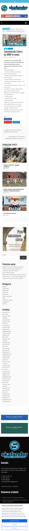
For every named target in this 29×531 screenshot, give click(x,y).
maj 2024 (4, 363)
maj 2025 (4, 340)
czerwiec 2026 (6, 316)
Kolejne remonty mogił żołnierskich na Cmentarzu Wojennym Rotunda (14, 190)
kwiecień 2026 (6, 320)
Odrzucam (14, 528)
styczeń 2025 (6, 348)
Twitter (16, 119)
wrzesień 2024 (6, 356)
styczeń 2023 (6, 394)
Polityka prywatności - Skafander (9, 486)
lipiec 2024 (5, 359)
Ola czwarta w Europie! (10, 213)
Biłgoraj (4, 286)
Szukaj (4, 254)
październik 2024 (6, 354)
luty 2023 (4, 392)
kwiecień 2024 (6, 365)
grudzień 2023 (6, 373)
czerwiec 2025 (6, 339)
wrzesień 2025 (6, 333)
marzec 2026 (5, 322)
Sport (5, 48)
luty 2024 (4, 369)
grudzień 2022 (6, 395)
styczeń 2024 (6, 371)
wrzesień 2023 (6, 378)
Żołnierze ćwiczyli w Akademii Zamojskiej (11, 166)
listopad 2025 (6, 329)
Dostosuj (14, 524)
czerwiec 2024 (6, 361)
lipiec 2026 (5, 314)
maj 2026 (4, 318)
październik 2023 (6, 376)
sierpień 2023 (5, 380)
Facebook (8, 119)
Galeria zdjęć (5, 288)
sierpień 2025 (5, 335)
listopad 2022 (6, 397)
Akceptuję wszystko (14, 520)
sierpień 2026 (5, 312)
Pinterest (8, 122)
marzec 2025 (5, 344)
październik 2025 (6, 331)
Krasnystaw (5, 294)
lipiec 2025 (5, 337)
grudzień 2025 (6, 327)
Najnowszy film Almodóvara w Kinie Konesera (14, 274)
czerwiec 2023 (6, 384)
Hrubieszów (5, 290)
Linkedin (16, 122)
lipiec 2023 (5, 382)
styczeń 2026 (6, 325)
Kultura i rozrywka (6, 296)
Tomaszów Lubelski (7, 300)
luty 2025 (4, 346)
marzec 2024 (5, 367)
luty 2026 (4, 323)
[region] (14, 517)
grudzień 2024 (6, 350)
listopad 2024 (6, 352)
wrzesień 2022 (6, 401)
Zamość (10, 48)
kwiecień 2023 (6, 388)
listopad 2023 (6, 375)
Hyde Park (5, 292)
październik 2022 (6, 399)
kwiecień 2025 (6, 342)
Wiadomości (5, 302)
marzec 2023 (5, 390)
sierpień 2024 (5, 358)
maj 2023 (4, 386)
